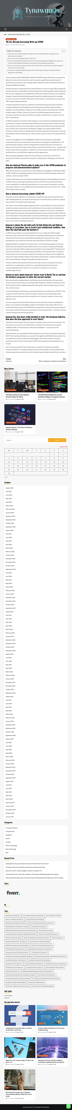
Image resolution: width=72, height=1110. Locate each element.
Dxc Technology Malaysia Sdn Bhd (40, 941)
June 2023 (9, 619)
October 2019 (10, 774)
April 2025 (9, 544)
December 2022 (10, 640)
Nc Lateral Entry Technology (34, 967)
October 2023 (10, 604)
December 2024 (10, 558)
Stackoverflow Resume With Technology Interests (20, 975)
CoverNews (36, 1107)
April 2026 (9, 502)
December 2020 (10, 725)
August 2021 (10, 696)
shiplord (6, 998)
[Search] (66, 29)
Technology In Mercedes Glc (36, 982)
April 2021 (9, 710)
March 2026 (9, 505)
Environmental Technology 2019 (15, 949)
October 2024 (10, 565)
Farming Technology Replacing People (17, 952)
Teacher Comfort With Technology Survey (18, 978)
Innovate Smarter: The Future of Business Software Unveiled (19, 428)
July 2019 (9, 785)
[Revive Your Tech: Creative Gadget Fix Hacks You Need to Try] (19, 1047)
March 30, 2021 (20, 44)
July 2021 (9, 700)
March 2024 (9, 587)
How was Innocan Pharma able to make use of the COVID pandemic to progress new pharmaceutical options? (33, 55)
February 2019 (10, 802)
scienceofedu (8, 995)
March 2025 (9, 548)
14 (45, 462)
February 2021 (10, 718)
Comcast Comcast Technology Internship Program (21, 934)
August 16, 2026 (20, 432)
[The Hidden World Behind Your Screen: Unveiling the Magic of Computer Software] (52, 382)
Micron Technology (11, 845)
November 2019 (10, 771)
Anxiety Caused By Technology (15, 919)
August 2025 (10, 530)
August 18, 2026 (52, 399)
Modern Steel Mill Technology (14, 967)
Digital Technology (57, 938)
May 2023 (9, 622)
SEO (7, 852)
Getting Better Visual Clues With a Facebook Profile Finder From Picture (27, 863)
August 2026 (10, 488)
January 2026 (10, 512)
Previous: (9, 360)
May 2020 (9, 749)
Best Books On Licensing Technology (16, 923)
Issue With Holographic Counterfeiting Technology (50, 956)
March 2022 (9, 672)
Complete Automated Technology (48, 934)
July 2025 (9, 534)
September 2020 (11, 735)
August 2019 (10, 781)
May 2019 (9, 792)
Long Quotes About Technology (34, 964)
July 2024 (9, 573)
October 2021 (10, 689)
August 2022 (10, 654)
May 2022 (9, 664)
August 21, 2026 (20, 1032)
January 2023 (10, 636)
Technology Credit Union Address (15, 982)
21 (45, 466)
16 (63, 462)
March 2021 (9, 714)
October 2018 (10, 813)
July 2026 (9, 491)
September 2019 (11, 778)
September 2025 (11, 527)
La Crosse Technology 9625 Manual (16, 960)
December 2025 (10, 516)
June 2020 (9, 746)
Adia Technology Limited (53, 915)
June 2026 (9, 495)
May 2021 (9, 707)
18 (18, 466)
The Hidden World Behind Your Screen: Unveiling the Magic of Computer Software (51, 396)
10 (9, 462)
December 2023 (10, 597)
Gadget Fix (9, 835)
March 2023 (9, 629)
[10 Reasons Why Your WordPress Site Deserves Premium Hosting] (52, 1015)
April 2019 (9, 795)
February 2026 (10, 509)
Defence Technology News (13, 938)
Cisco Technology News (45, 930)
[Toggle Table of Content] (62, 51)
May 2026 (9, 498)
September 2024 (11, 569)
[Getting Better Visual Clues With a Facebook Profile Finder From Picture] (19, 1015)
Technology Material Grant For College (17, 986)
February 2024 (10, 590)
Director (24, 941)
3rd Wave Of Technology (13, 915)
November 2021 (10, 686)
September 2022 (11, 650)
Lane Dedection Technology (14, 964)
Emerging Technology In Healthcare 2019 (18, 945)
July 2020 (9, 742)
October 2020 (10, 732)
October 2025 (10, 523)
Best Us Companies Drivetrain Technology (41, 923)
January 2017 (10, 817)
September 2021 (11, 693)
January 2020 (10, 763)
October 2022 (10, 647)
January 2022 (10, 679)
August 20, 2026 (20, 399)
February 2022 (10, 675)
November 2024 (10, 562)
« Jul (5, 477)
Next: (52, 360)
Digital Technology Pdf (12, 941)
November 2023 (10, 601)
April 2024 (9, 583)
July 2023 (9, 615)
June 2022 (9, 661)
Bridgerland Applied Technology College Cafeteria (21, 930)
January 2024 (10, 594)
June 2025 (9, 537)
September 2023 (11, 608)
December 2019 (10, 767)
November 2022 (10, 643)
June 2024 (9, 576)
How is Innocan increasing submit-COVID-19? (22, 58)
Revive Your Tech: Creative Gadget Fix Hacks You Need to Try (24, 871)
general (8, 838)
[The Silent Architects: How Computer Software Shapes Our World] (19, 382)
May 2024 (9, 580)
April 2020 (9, 753)
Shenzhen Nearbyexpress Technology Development (38, 971)
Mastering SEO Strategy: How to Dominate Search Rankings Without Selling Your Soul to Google (34, 878)
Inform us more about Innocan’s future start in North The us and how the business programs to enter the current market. (35, 67)
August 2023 (10, 611)
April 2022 (9, 668)
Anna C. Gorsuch (11, 44)
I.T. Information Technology (39, 952)
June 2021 (9, 703)
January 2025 (10, 555)
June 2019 (9, 788)
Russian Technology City (13, 971)
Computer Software (11, 39)
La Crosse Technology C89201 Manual (39, 960)
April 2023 (9, 626)
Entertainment (10, 831)
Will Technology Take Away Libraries (42, 986)
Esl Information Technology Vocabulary (39, 949)
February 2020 (10, 760)
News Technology (11, 849)
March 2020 (9, 756)
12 (27, 462)
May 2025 (9, 541)
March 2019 (9, 799)
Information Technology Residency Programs (19, 956)
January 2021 (10, 721)
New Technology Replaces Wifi (55, 967)
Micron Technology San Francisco (56, 964)
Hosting (8, 842)
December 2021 (10, 682)
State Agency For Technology (46, 975)
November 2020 (10, 728)
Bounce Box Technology (39, 926)
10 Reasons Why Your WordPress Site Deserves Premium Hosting (25, 867)
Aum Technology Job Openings (35, 919)
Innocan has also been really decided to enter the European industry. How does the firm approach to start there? (34, 71)
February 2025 (10, 551)
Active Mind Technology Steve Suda (33, 915)
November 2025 (10, 520)
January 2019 (10, 806)
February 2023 (10, 633)
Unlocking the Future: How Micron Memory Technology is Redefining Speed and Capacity (32, 874)
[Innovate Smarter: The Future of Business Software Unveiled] (19, 414)
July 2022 (9, 657)
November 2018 (10, 809)
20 (36, 466)
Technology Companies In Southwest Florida (46, 978)
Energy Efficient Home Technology (42, 945)
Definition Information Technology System (36, 938)
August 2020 (10, 739)
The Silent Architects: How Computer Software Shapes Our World (17, 396)
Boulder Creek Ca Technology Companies (18, 926)
